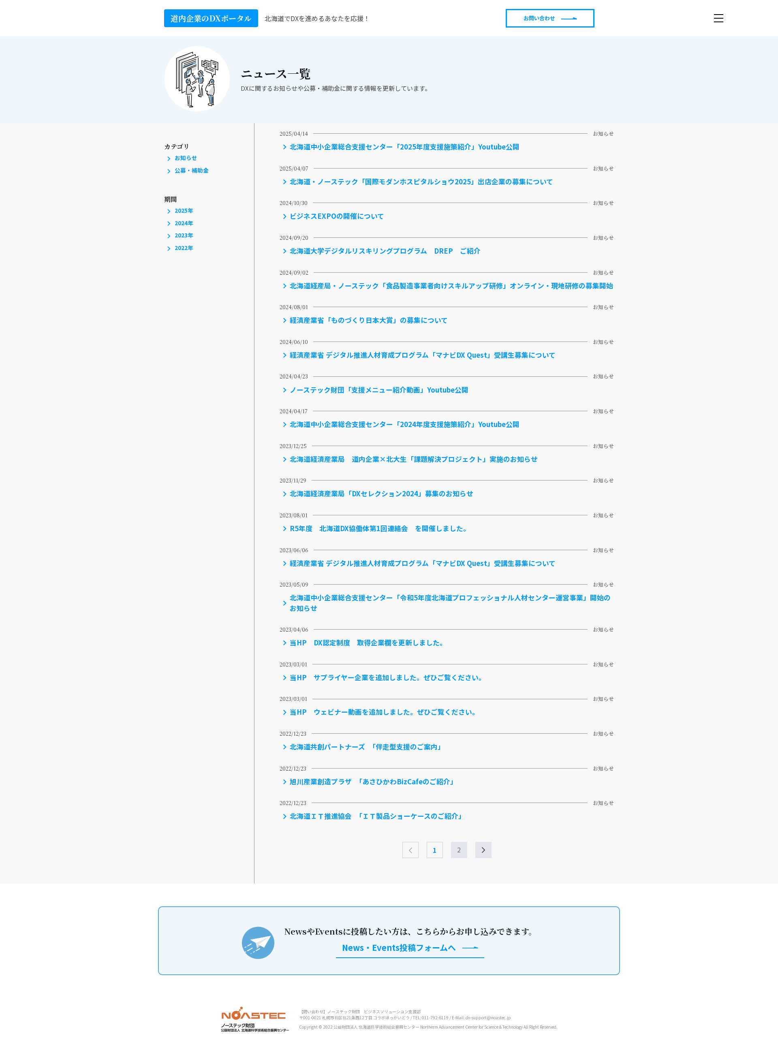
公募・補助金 (191, 170)
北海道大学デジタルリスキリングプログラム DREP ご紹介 (385, 251)
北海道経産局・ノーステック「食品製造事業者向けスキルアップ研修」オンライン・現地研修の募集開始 (451, 285)
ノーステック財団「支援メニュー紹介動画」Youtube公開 (379, 390)
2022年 (183, 247)
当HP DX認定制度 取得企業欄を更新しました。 (368, 642)
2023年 (183, 235)
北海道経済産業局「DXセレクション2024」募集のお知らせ (381, 493)
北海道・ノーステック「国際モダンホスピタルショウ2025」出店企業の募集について (421, 181)
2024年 (183, 223)
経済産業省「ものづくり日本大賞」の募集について (369, 320)
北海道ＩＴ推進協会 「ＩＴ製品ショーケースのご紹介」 (377, 816)
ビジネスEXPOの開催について (337, 216)
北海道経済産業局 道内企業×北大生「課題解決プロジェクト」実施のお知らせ (414, 459)
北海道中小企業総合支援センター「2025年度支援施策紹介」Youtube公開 (404, 147)
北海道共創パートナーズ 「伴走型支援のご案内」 (367, 747)
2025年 (183, 210)
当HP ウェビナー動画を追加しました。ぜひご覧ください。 (384, 712)
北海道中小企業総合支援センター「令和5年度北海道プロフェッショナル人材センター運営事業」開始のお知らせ (450, 603)
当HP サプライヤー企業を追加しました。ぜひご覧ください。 (387, 677)
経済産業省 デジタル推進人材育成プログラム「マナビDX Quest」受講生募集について (423, 355)
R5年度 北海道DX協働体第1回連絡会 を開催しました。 (380, 528)
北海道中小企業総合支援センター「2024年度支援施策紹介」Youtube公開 (404, 424)
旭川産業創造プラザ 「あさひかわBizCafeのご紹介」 (373, 781)
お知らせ (185, 158)
